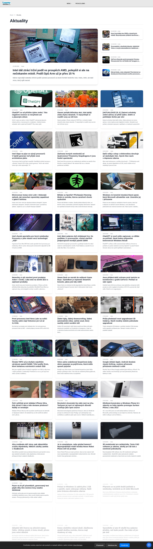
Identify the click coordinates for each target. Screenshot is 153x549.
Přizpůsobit (99, 545)
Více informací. (78, 545)
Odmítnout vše (112, 545)
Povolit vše (124, 545)
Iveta (21, 110)
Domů (11, 15)
